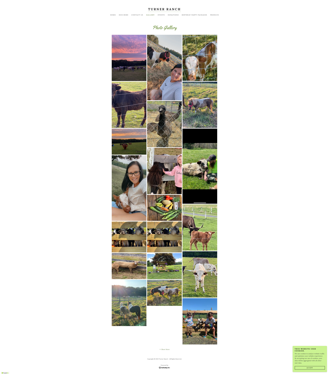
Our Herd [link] (123, 15)
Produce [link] (214, 15)
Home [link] (113, 15)
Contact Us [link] (137, 15)
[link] (164, 10)
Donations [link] (173, 15)
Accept (310, 368)
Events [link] (161, 15)
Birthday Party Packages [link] (194, 15)
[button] (164, 349)
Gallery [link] (150, 15)
